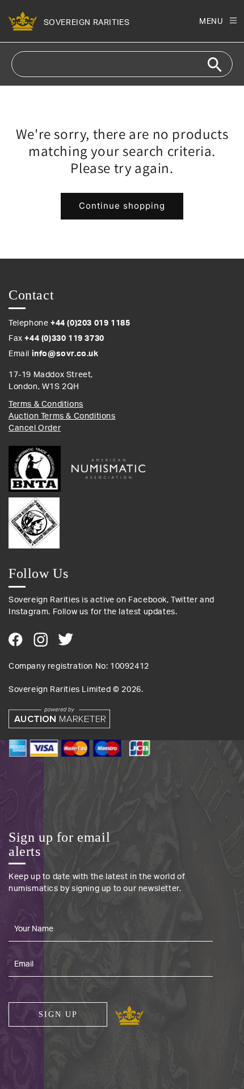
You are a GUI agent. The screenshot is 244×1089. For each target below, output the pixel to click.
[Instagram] (40, 639)
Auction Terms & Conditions (62, 416)
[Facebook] (16, 639)
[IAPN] (122, 520)
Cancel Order (35, 428)
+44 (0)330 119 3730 (64, 339)
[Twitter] (65, 639)
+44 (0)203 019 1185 (90, 323)
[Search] (214, 64)
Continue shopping (122, 205)
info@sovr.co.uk (65, 354)
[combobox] (122, 64)
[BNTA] (39, 469)
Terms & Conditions (46, 404)
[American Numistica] (108, 468)
